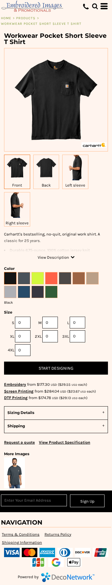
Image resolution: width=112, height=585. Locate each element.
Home (6, 18)
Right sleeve (17, 223)
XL (12, 336)
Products (26, 18)
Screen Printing (19, 391)
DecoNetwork (68, 577)
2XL (38, 336)
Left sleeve (75, 185)
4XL (11, 350)
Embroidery (15, 384)
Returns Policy (57, 534)
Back (46, 185)
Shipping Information (22, 542)
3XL (65, 336)
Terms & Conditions (21, 534)
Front (17, 185)
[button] (95, 6)
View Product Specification (64, 442)
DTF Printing (16, 397)
